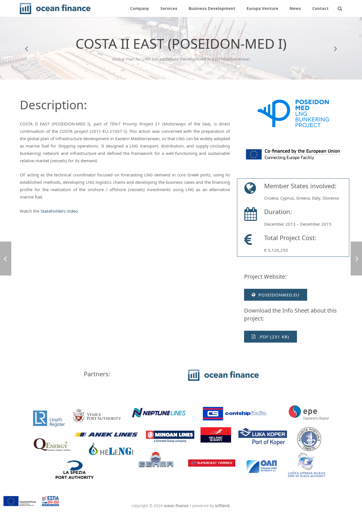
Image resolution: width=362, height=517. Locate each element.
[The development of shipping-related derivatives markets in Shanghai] (335, 48)
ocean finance (176, 505)
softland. (222, 505)
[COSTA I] (27, 48)
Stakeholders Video (59, 211)
